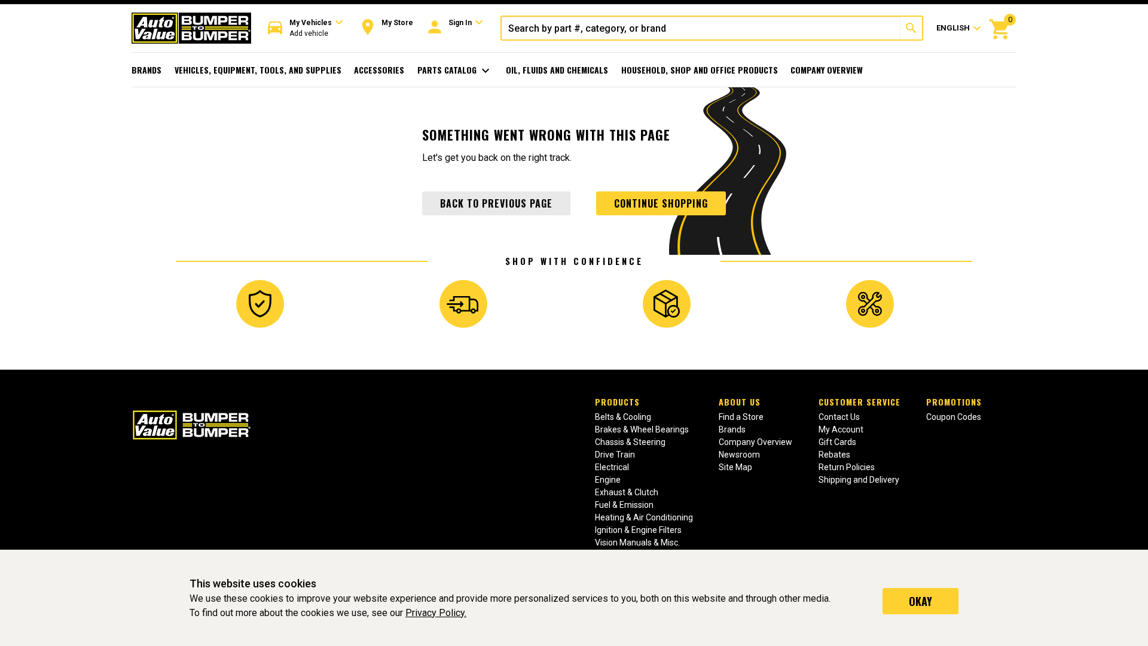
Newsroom (739, 454)
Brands (146, 69)
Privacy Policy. (435, 612)
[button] (305, 28)
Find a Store (741, 417)
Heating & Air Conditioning (644, 517)
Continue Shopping (661, 203)
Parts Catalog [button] (455, 70)
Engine (608, 479)
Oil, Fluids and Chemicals (557, 69)
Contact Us (839, 417)
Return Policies (847, 467)
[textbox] (701, 28)
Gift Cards (837, 442)
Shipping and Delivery (859, 479)
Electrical (612, 467)
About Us (740, 401)
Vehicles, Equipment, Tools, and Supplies (258, 69)
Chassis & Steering (630, 442)
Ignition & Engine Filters (638, 530)
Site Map (735, 467)
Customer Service (859, 401)
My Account (841, 429)
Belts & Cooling (623, 417)
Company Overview (826, 69)
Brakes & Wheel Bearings (642, 429)
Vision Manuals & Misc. (637, 542)
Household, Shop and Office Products (699, 69)
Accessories (379, 69)
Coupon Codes (953, 417)
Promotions (954, 401)
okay (920, 601)
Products (617, 401)
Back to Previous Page (496, 203)
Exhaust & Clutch (626, 492)
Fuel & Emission (624, 505)
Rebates (834, 454)
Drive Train (615, 454)
